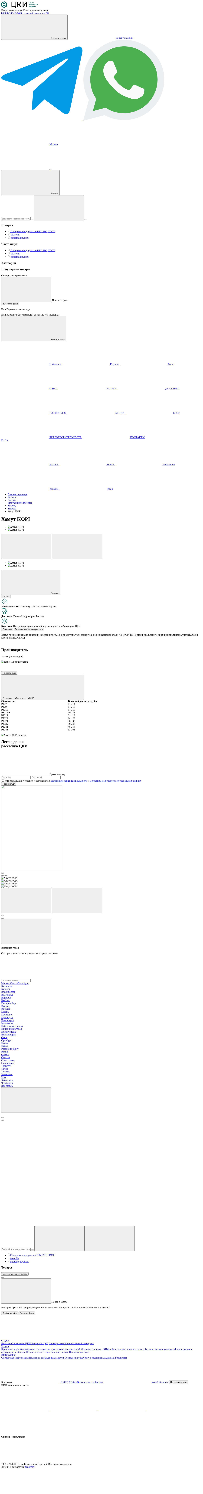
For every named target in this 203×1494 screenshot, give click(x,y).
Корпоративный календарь (79, 1343)
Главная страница (17, 494)
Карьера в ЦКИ (39, 1343)
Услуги (5, 1346)
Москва (53, 144)
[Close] (2, 1117)
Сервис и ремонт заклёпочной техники (47, 1352)
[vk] (25, 1409)
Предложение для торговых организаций (58, 1349)
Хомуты (12, 505)
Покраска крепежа (79, 1352)
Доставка (86, 1349)
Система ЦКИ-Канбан (104, 1349)
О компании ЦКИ (21, 1343)
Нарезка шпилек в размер (130, 1349)
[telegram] (122, 1409)
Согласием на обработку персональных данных (115, 780)
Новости (6, 1343)
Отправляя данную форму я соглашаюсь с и (73, 780)
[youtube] (73, 1409)
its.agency (29, 1467)
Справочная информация (15, 1357)
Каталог (12, 497)
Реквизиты (121, 1357)
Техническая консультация (159, 1349)
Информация (8, 1354)
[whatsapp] (73, 1461)
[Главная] (19, 7)
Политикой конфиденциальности (69, 780)
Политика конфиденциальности (46, 1357)
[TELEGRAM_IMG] (42, 120)
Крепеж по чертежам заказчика (18, 1349)
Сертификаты (56, 1343)
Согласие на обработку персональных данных (90, 1357)
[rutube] (169, 1409)
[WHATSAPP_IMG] (123, 120)
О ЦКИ (5, 1340)
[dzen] (25, 1434)
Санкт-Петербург (19, 983)
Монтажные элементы (20, 502)
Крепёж (12, 500)
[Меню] (50, 169)
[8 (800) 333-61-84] (25, 168)
